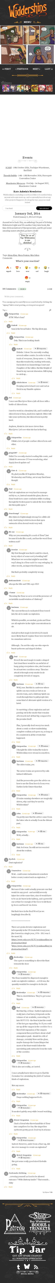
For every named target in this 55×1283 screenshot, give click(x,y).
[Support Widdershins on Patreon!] (15, 1224)
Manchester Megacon (15, 183)
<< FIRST (6, 68)
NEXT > (36, 68)
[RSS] (36, 1267)
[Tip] (27, 1249)
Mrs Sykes (34, 255)
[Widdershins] (27, 10)
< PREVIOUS (22, 68)
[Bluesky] (27, 1267)
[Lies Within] (41, 88)
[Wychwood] (34, 88)
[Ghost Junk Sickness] (5, 88)
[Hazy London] (20, 88)
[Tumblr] (18, 1267)
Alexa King (12, 255)
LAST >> (49, 68)
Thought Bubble (10, 175)
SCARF (9, 167)
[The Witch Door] (13, 88)
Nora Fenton (23, 255)
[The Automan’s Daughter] (49, 88)
